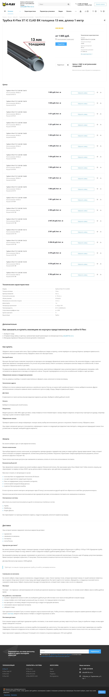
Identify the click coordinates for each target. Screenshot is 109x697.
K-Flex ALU (29, 669)
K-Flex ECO (6, 674)
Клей (51, 669)
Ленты (52, 671)
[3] (59, 28)
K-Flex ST (5, 669)
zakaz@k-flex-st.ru (27, 6)
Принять (102, 692)
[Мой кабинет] (81, 11)
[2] (58, 28)
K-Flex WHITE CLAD (32, 676)
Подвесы (52, 674)
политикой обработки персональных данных (55, 656)
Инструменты (54, 676)
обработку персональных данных (60, 654)
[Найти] (68, 4)
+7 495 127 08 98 (82, 4)
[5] (63, 28)
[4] (61, 28)
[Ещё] (75, 11)
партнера (10, 613)
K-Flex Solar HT (7, 671)
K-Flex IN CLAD (30, 674)
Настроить (14, 695)
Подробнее (7, 695)
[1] (56, 28)
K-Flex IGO (6, 676)
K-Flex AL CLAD (30, 671)
